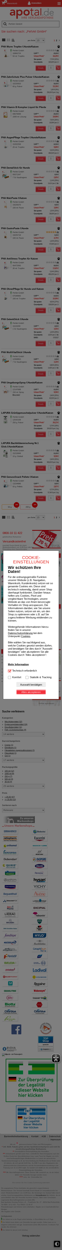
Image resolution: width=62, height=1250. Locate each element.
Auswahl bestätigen (31, 684)
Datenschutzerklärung (20, 633)
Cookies (25, 636)
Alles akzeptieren (31, 692)
